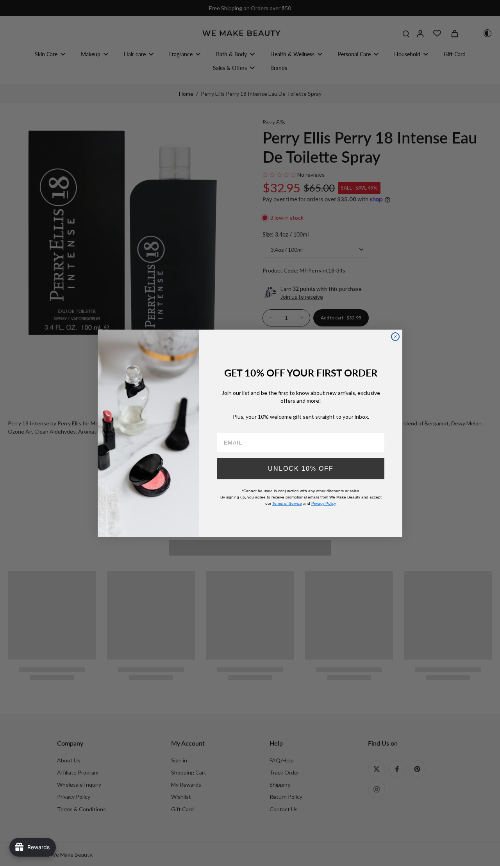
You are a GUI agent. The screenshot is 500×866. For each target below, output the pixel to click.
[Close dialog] (395, 337)
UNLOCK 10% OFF (301, 468)
